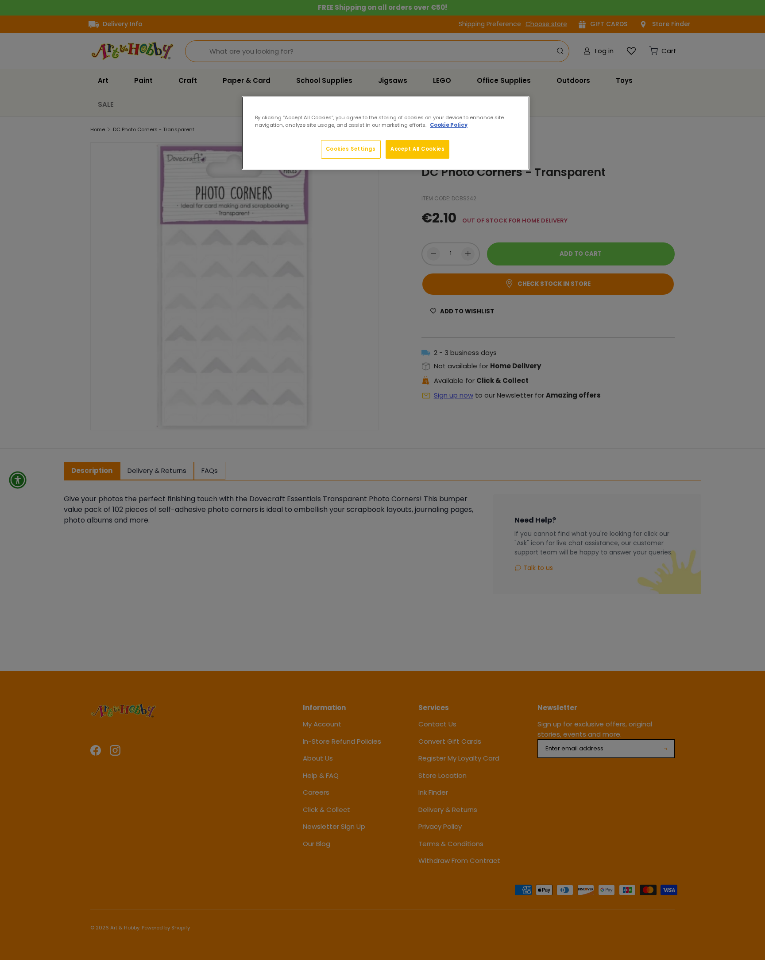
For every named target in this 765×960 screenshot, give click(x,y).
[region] (385, 133)
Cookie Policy (449, 125)
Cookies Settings (351, 148)
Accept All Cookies (417, 148)
